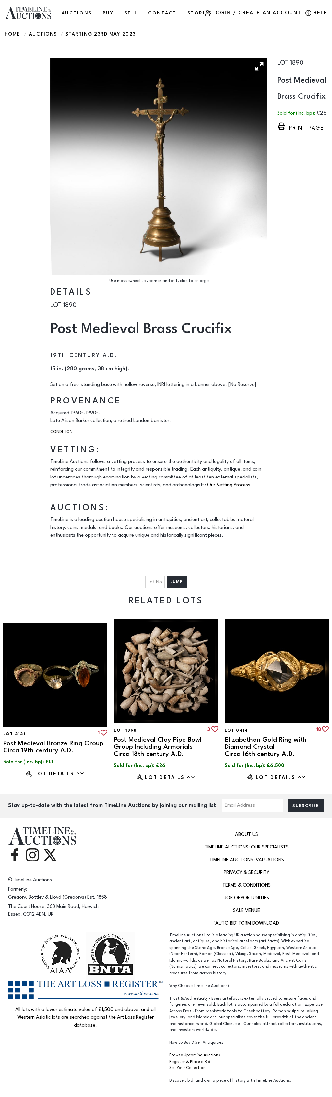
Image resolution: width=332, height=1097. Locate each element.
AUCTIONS (77, 12)
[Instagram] (32, 854)
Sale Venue (246, 910)
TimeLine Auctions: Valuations (246, 859)
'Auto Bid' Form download (246, 923)
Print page (306, 128)
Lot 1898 (125, 730)
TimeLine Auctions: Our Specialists (247, 847)
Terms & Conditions (246, 885)
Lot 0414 (236, 730)
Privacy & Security (246, 872)
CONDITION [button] (61, 432)
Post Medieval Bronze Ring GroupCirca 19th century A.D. (53, 746)
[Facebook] (14, 854)
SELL (131, 12)
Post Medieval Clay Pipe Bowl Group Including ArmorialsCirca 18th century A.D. (158, 747)
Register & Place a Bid (189, 1062)
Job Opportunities (246, 897)
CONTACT (162, 12)
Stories (199, 12)
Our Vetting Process (228, 485)
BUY (108, 12)
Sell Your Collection (187, 1068)
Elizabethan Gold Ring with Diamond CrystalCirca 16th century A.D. (266, 747)
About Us (246, 834)
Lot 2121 (14, 734)
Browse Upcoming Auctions (194, 1055)
